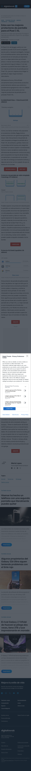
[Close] (27, 356)
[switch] (24, 390)
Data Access (15, 414)
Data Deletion (6, 414)
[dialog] (15, 385)
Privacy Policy (24, 414)
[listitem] (15, 386)
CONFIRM (9, 408)
